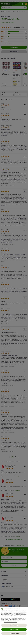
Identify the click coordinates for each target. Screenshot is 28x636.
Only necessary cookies (14, 633)
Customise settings (14, 625)
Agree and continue (14, 629)
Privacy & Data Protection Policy (10, 621)
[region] (14, 621)
